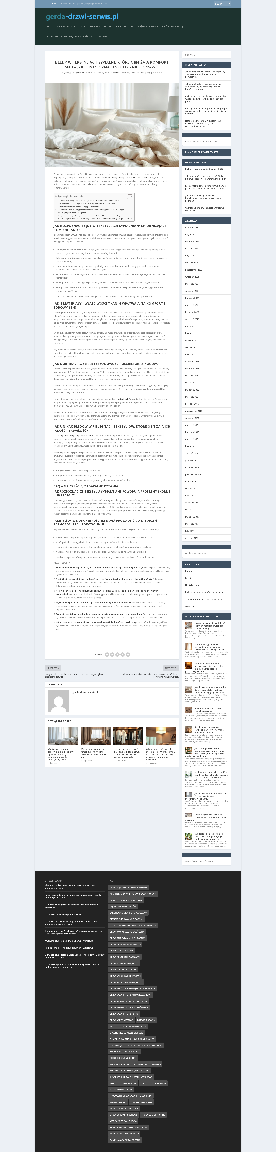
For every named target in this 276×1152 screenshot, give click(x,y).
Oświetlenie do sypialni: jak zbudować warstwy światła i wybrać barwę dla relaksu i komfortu (104, 579)
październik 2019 (193, 411)
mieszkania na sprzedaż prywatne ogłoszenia (135, 1064)
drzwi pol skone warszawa (125, 957)
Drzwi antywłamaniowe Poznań (128, 938)
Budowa (95, 26)
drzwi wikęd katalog (121, 1020)
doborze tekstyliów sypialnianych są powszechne (126, 177)
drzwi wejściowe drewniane (125, 976)
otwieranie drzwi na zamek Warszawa (131, 1077)
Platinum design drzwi (153, 1083)
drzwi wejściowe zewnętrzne (126, 982)
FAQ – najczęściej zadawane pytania (72, 213)
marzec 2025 (191, 283)
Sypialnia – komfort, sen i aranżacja (69, 36)
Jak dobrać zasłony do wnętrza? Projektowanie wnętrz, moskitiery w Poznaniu (203, 198)
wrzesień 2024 (192, 291)
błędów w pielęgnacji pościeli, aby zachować (80, 435)
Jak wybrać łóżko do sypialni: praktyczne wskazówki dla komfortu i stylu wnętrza (98, 622)
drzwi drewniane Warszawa (125, 944)
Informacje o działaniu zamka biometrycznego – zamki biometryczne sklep (73, 896)
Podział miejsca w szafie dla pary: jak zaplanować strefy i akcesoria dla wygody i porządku (126, 753)
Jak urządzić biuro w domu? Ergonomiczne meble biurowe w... (88, 3)
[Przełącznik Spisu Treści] (128, 196)
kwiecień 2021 (192, 368)
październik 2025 (193, 269)
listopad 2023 (192, 312)
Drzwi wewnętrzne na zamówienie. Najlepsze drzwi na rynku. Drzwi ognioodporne (72, 965)
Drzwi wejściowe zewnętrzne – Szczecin (64, 914)
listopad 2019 (192, 403)
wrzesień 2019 (192, 418)
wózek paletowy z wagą (123, 1121)
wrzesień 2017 (192, 481)
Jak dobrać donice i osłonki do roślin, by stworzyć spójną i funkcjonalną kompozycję (205, 74)
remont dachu (118, 1102)
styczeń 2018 (191, 453)
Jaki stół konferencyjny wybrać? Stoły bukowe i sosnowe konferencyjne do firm (205, 177)
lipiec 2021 (190, 354)
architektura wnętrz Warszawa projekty (133, 893)
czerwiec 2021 (192, 361)
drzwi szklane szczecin (123, 969)
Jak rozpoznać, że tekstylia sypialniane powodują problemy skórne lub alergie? (91, 216)
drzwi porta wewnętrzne (124, 963)
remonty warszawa (141, 1102)
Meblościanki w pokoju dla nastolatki (204, 169)
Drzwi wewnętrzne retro (124, 1013)
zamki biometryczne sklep (124, 1133)
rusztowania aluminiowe (124, 1108)
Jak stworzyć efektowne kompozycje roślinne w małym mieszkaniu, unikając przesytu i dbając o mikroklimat (205, 752)
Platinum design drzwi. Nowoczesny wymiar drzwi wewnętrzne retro (70, 886)
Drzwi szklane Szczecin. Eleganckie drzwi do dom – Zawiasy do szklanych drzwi (75, 956)
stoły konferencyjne (153, 1114)
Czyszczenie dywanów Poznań (126, 919)
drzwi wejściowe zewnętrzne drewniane (132, 988)
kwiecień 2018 (192, 432)
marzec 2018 (191, 439)
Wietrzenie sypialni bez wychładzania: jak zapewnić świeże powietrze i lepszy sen (209, 647)
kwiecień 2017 (192, 516)
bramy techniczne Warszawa (126, 900)
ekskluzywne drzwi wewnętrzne (128, 1026)
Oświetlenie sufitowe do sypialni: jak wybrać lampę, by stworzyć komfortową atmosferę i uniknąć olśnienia (160, 754)
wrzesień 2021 (192, 340)
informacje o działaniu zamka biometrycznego (136, 1045)
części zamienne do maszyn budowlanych (133, 925)
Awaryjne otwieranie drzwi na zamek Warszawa (209, 709)
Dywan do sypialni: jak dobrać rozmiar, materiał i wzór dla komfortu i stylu (210, 626)
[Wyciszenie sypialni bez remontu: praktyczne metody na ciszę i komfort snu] (96, 736)
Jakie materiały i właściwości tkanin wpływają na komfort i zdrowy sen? (86, 204)
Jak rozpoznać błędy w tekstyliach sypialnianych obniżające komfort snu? (88, 200)
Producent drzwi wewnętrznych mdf (131, 1095)
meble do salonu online (123, 1058)
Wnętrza (102, 36)
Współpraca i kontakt (71, 26)
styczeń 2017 (191, 538)
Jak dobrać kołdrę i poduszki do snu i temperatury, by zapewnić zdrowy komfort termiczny (203, 87)
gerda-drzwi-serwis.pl (86, 72)
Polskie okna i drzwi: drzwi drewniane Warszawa (69, 947)
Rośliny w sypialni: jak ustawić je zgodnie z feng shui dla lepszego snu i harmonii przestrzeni (211, 775)
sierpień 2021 (191, 347)
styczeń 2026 (191, 262)
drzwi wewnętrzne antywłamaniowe (131, 994)
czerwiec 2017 (192, 502)
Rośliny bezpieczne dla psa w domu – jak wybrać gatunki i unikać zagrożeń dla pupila (205, 99)
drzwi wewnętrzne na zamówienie (129, 1007)
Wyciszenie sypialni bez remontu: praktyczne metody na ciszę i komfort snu (95, 602)
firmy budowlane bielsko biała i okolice (132, 1039)
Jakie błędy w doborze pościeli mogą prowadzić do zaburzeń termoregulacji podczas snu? (96, 218)
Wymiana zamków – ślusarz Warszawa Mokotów (204, 209)
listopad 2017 (192, 467)
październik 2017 (193, 474)
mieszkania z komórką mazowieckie (129, 1070)
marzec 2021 (191, 375)
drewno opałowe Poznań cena (127, 931)
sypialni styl (122, 399)
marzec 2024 (191, 305)
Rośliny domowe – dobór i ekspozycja (161, 26)
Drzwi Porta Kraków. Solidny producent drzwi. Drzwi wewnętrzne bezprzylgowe (71, 922)
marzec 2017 (191, 523)
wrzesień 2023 (192, 319)
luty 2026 (189, 255)
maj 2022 (189, 326)
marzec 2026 (191, 248)
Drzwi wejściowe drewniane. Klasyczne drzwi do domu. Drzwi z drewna (206, 817)
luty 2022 (189, 333)
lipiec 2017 (190, 495)
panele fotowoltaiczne (123, 1083)
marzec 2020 (191, 396)
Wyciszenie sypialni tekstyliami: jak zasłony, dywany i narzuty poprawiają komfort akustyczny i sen (61, 754)
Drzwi (107, 26)
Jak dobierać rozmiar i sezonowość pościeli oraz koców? (81, 207)
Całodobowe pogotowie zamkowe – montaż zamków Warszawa (71, 906)
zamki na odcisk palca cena (125, 1140)
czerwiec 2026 (192, 227)
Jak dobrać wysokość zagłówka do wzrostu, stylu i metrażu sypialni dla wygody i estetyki (210, 690)
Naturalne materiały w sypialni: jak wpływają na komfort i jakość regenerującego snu (203, 123)
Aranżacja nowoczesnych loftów (129, 887)
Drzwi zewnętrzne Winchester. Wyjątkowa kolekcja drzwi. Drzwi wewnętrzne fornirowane (73, 932)
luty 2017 (189, 531)
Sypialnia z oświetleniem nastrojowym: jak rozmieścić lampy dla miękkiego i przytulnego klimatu (204, 667)
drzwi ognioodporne (121, 950)
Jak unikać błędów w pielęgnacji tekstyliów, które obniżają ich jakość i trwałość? (90, 210)
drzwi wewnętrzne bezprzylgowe (128, 1001)
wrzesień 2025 (192, 276)
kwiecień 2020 (192, 389)
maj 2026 (189, 234)
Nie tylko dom (124, 26)
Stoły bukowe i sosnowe (123, 1114)
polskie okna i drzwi (121, 1089)
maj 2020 (189, 382)
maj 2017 (189, 509)
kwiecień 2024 (192, 298)
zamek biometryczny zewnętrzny (128, 1127)
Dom (50, 26)
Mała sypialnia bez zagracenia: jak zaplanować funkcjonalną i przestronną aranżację (99, 567)
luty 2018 (189, 446)
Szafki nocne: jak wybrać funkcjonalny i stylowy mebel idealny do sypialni (209, 730)
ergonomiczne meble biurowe (126, 1032)
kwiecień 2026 (192, 241)
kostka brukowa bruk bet (124, 1051)
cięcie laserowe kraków (123, 906)
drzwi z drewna (146, 1020)
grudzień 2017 (192, 460)
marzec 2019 (191, 425)
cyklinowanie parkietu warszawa (128, 912)
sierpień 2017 (191, 488)
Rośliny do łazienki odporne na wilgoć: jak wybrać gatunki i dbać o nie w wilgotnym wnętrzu (206, 111)
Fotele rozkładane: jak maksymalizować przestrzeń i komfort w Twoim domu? (205, 187)
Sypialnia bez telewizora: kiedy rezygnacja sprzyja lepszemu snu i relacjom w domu (99, 614)
